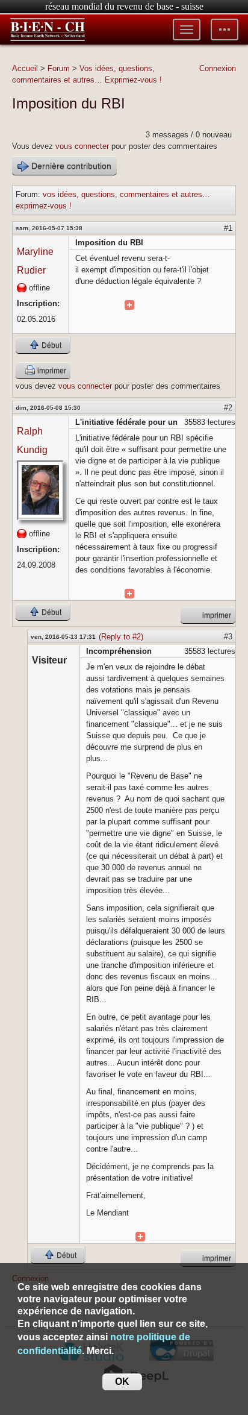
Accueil (25, 68)
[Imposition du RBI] (129, 305)
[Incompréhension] (140, 1237)
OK (122, 1381)
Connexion (217, 68)
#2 (228, 407)
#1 (228, 228)
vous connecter (82, 146)
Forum (59, 68)
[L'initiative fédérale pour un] (129, 594)
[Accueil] (47, 29)
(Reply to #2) (121, 636)
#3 (228, 636)
